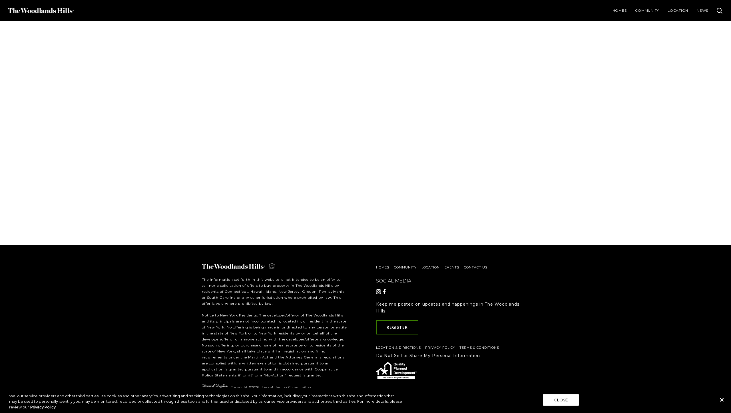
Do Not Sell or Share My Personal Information (428, 355)
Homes (382, 267)
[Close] (722, 400)
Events (452, 267)
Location (430, 267)
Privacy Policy (43, 407)
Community (405, 267)
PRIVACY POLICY (440, 348)
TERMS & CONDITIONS (479, 348)
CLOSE (561, 399)
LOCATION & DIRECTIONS (398, 348)
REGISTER (397, 327)
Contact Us (475, 267)
